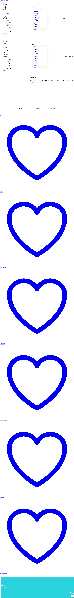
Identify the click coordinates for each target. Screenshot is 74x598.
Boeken (35, 28)
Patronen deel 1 (36, 11)
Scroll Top (6, 0)
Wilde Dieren (37, 17)
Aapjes (37, 24)
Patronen (35, 9)
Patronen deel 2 (36, 15)
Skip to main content (2, 0)
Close (33, 7)
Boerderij (37, 55)
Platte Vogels (37, 14)
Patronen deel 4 (36, 23)
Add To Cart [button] (1, 115)
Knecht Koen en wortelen (3, 267)
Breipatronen (37, 48)
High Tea (37, 20)
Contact (35, 29)
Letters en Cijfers (38, 59)
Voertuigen (37, 21)
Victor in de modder (2, 344)
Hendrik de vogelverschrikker (3, 190)
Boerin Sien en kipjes (2, 497)
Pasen (36, 26)
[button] (5, 36)
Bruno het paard (2, 574)
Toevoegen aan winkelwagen (36, 82)
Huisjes (37, 12)
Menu (33, 43)
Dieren (37, 57)
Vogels (37, 16)
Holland (37, 22)
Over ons (35, 66)
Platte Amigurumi (38, 50)
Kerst (36, 25)
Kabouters (37, 13)
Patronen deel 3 (36, 19)
